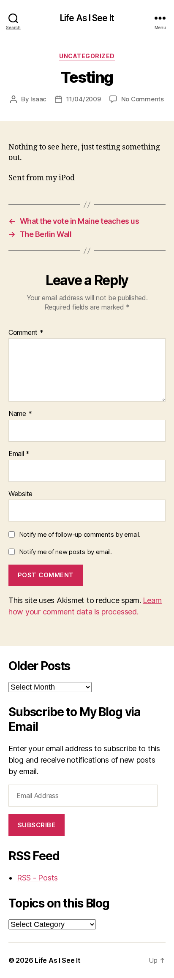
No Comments (142, 99)
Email (19, 454)
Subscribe (37, 825)
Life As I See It (87, 18)
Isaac (38, 99)
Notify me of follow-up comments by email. (80, 534)
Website (20, 494)
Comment (26, 333)
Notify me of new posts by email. (65, 552)
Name (20, 414)
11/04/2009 (83, 99)
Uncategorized (87, 56)
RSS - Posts (37, 877)
